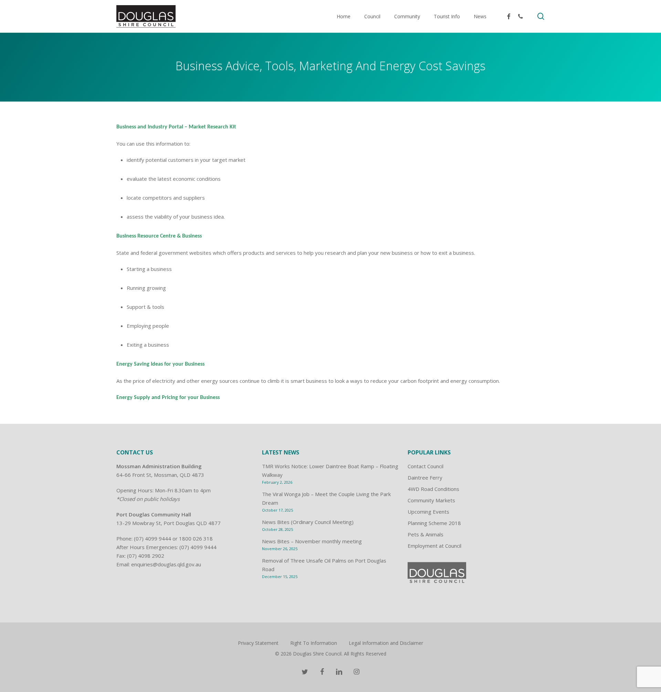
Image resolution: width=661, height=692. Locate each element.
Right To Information (313, 643)
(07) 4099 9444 (152, 538)
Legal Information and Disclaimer (386, 643)
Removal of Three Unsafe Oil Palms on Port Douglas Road (324, 565)
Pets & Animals (425, 534)
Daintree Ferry (425, 477)
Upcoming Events (428, 511)
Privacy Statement (258, 643)
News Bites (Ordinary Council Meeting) (308, 521)
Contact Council (425, 466)
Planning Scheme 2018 (434, 523)
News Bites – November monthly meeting (312, 541)
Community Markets (431, 500)
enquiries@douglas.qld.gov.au (166, 564)
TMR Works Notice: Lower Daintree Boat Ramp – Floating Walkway (330, 470)
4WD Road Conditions (433, 488)
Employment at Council (434, 545)
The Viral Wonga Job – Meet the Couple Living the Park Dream (326, 498)
